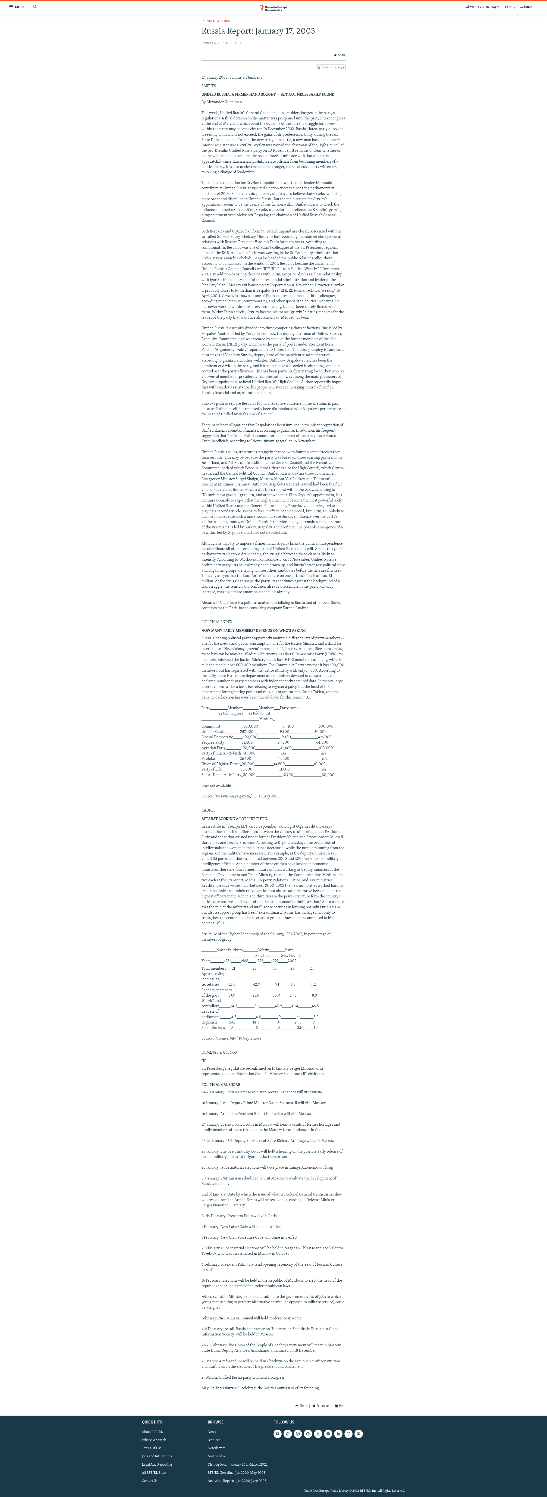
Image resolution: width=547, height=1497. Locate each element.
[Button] (340, 55)
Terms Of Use (152, 1448)
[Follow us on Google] (308, 1434)
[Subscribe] (358, 1434)
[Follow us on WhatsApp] (348, 1434)
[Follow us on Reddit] (288, 1434)
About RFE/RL (152, 1432)
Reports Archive (216, 21)
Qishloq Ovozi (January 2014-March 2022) (238, 1464)
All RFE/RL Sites (154, 1473)
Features (214, 1440)
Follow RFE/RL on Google (482, 7)
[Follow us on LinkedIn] (338, 1434)
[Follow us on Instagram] (298, 1434)
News (212, 1432)
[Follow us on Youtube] (278, 1434)
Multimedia (216, 1456)
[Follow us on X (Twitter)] (318, 1434)
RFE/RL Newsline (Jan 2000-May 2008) (237, 1473)
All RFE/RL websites (518, 7)
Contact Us (149, 1481)
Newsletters (216, 1448)
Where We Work (154, 1440)
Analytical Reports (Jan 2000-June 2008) (238, 1481)
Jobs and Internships (157, 1456)
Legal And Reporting (157, 1464)
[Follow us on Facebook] (328, 1434)
